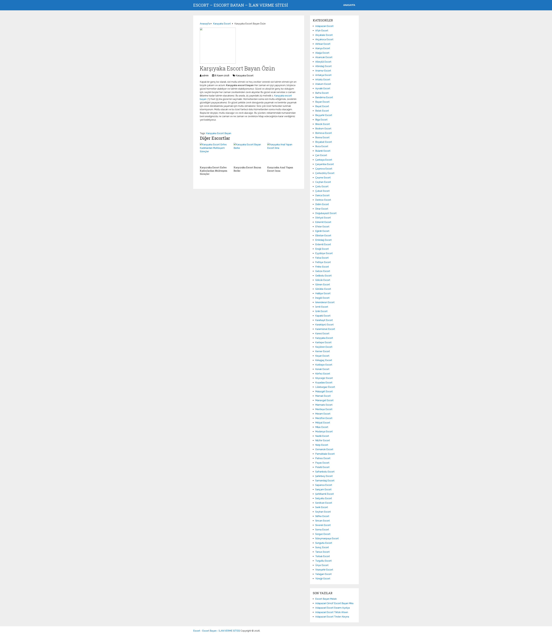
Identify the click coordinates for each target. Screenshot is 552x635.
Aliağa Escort (322, 52)
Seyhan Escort (323, 511)
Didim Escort (322, 204)
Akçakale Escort (324, 35)
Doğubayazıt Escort (326, 213)
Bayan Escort (322, 101)
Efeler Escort (322, 226)
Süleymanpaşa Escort (327, 538)
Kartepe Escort (323, 342)
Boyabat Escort (323, 142)
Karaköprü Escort (324, 324)
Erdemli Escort (323, 244)
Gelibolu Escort (323, 275)
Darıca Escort (322, 195)
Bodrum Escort (323, 128)
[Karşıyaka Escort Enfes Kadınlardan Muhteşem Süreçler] (215, 153)
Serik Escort (321, 507)
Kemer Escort (322, 351)
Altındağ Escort (323, 66)
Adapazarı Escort (324, 26)
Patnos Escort (322, 458)
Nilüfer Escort (322, 440)
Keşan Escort (322, 355)
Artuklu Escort (322, 79)
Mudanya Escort (324, 431)
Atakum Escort (323, 84)
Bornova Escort (323, 133)
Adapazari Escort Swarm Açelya (332, 607)
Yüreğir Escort (322, 578)
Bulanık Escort (322, 150)
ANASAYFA (349, 5)
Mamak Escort (323, 396)
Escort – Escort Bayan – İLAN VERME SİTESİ (240, 5)
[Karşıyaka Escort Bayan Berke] (249, 153)
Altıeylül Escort (323, 61)
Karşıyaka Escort (244, 75)
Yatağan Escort (323, 574)
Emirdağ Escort (323, 240)
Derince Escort (323, 199)
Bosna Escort (322, 137)
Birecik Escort (322, 124)
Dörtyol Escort (323, 217)
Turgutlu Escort (323, 560)
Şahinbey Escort (324, 476)
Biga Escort (321, 119)
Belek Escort (322, 110)
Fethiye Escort (323, 262)
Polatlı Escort (322, 467)
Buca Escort (321, 146)
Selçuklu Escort (323, 498)
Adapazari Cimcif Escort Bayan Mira (334, 603)
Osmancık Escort (324, 449)
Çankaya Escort (323, 159)
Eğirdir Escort (322, 231)
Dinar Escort (321, 208)
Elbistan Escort (323, 235)
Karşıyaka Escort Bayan (218, 133)
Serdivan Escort (323, 502)
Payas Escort (322, 462)
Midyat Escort (322, 422)
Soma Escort (322, 529)
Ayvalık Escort (322, 88)
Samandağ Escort (324, 480)
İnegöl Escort (322, 298)
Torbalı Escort (322, 556)
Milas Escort (321, 427)
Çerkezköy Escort (324, 173)
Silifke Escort (322, 516)
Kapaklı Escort (322, 315)
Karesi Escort (322, 333)
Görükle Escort (323, 289)
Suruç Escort (322, 547)
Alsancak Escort (323, 57)
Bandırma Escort (324, 97)
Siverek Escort (323, 525)
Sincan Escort (322, 520)
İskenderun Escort (325, 302)
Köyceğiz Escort (324, 378)
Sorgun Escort (322, 534)
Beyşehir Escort (323, 115)
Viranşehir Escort (324, 569)
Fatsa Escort (322, 257)
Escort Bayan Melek (326, 598)
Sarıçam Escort (323, 489)
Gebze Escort (322, 271)
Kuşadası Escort (323, 382)
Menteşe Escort (323, 409)
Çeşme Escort (323, 177)
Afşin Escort (321, 30)
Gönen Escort (322, 284)
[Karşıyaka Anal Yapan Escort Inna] (282, 153)
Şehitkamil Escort (324, 494)
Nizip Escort (321, 445)
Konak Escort (322, 369)
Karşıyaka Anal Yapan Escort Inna (280, 169)
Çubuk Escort (322, 191)
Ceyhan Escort (323, 182)
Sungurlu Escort (323, 543)
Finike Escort (322, 266)
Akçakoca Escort (324, 39)
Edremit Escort (323, 222)
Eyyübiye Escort (324, 253)
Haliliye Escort (322, 293)
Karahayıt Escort (324, 320)
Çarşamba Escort (324, 164)
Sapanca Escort (323, 485)
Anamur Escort (323, 70)
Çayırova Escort (323, 168)
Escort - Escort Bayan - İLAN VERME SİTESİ (216, 630)
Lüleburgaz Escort (325, 387)
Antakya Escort (323, 75)
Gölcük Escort (322, 280)
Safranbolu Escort (325, 471)
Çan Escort (321, 155)
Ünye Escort (321, 565)
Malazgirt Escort (324, 391)
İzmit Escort (321, 306)
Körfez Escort (322, 373)
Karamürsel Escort (325, 329)
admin (205, 75)
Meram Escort (322, 413)
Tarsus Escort (322, 551)
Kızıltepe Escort (323, 364)
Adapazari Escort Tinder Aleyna (332, 616)
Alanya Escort (322, 48)
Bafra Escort (322, 93)
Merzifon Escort (323, 418)
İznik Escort (321, 311)
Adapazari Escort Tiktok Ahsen (331, 612)
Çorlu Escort (321, 186)
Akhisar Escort (322, 44)
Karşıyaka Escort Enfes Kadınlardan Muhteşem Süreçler (213, 170)
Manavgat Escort (324, 400)
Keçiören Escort (323, 347)
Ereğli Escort (322, 249)
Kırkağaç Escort (323, 360)
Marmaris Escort (323, 404)
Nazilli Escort (322, 436)
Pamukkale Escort (325, 453)
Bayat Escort (322, 106)
